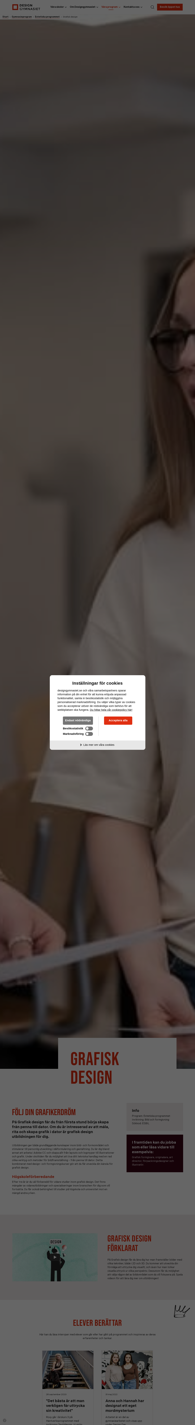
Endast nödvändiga (78, 720)
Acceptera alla (118, 720)
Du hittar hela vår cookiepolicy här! (111, 709)
